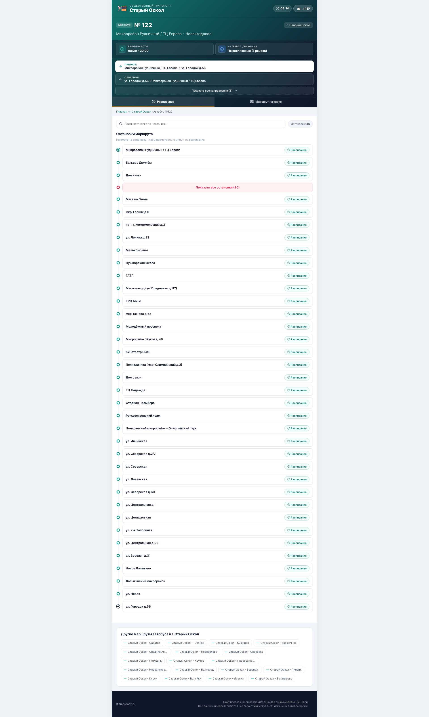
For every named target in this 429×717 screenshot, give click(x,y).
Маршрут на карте (268, 101)
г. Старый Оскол (140, 111)
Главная (121, 111)
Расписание (165, 101)
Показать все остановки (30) (218, 187)
